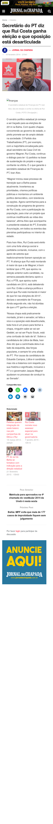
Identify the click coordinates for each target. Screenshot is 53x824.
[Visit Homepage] (26, 11)
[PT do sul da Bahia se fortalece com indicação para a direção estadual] (14, 451)
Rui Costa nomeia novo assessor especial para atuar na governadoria (31, 429)
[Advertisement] (26, 704)
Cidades (12, 20)
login (18, 531)
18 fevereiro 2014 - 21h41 (16, 54)
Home (4, 20)
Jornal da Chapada (22, 50)
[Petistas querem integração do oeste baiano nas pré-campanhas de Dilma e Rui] (14, 416)
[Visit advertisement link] (26, 3)
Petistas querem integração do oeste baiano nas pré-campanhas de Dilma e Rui (14, 429)
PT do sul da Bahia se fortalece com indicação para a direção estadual (14, 462)
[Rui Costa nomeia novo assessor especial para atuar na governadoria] (32, 416)
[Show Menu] (3, 11)
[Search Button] (49, 11)
